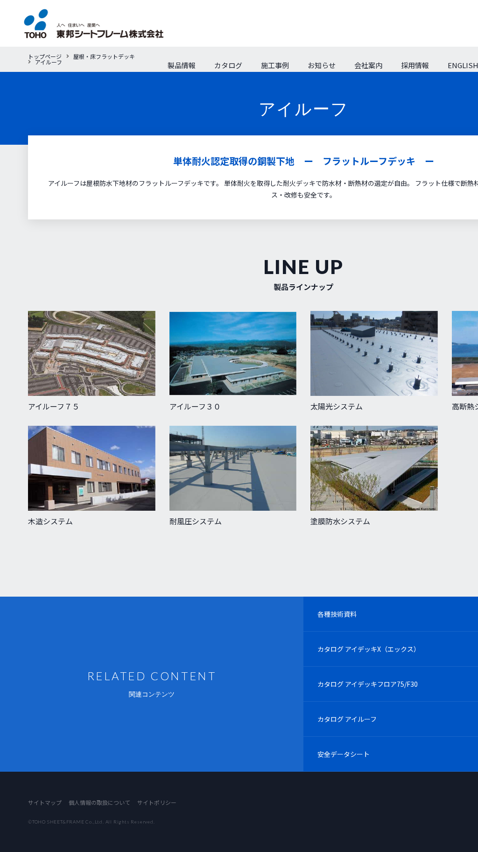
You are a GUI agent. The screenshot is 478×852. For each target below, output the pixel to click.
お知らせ (322, 65)
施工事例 (275, 65)
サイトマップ (45, 802)
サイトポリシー (156, 802)
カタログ (228, 65)
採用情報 (415, 65)
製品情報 (182, 65)
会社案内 (368, 65)
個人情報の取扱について (99, 802)
